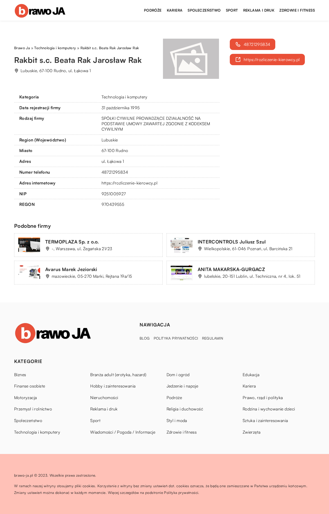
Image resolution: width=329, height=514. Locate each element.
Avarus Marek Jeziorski (71, 269)
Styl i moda (177, 420)
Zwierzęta (252, 432)
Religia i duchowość (185, 408)
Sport (232, 10)
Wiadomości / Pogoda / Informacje (122, 432)
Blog (145, 338)
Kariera (175, 10)
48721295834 (115, 172)
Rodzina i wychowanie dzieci (269, 408)
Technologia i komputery (125, 96)
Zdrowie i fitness (297, 10)
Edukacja (251, 374)
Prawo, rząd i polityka (263, 397)
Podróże (153, 10)
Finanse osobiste (29, 386)
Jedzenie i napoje (182, 386)
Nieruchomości (104, 397)
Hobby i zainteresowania (112, 386)
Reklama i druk (259, 10)
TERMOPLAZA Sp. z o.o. (72, 242)
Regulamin (212, 338)
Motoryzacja (25, 397)
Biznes (20, 374)
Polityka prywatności (176, 338)
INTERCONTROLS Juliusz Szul (232, 242)
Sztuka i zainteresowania (265, 420)
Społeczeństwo (204, 10)
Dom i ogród (178, 374)
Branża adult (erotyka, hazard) (118, 374)
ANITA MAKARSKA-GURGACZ (231, 269)
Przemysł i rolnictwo (33, 408)
